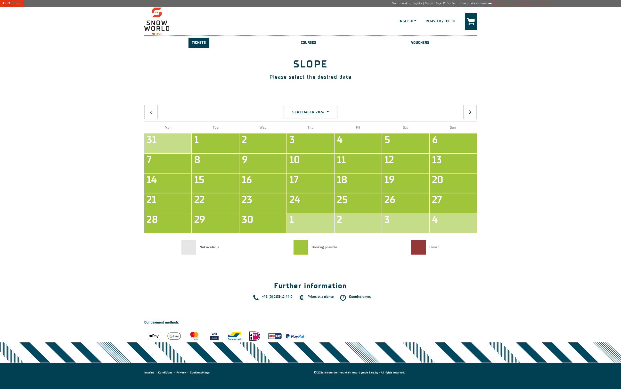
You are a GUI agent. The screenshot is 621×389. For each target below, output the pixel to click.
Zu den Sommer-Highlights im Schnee (509, 3)
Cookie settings (200, 372)
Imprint (149, 372)
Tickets (199, 43)
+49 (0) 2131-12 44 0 (277, 297)
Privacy (181, 372)
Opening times (360, 297)
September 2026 (309, 112)
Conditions (165, 372)
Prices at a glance (321, 297)
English (405, 21)
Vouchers (420, 43)
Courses (308, 43)
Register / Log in (440, 21)
